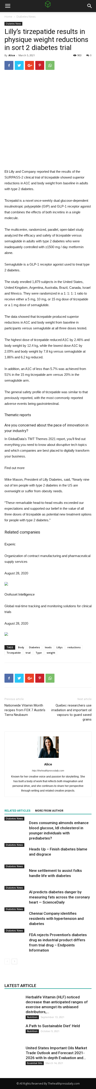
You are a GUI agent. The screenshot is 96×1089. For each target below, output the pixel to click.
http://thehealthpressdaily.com (48, 770)
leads (48, 647)
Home (8, 17)
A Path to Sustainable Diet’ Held (53, 1026)
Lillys (59, 647)
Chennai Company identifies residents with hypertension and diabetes (56, 918)
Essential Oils (34, 1063)
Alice (11, 55)
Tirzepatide (13, 652)
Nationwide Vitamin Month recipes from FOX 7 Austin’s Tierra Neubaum (24, 710)
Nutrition (32, 1017)
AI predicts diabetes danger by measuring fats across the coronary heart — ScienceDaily (59, 897)
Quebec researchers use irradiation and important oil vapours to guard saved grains (71, 712)
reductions (74, 647)
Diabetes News (26, 17)
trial (28, 652)
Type (38, 652)
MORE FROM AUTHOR (49, 810)
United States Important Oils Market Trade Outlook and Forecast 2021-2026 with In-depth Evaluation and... (56, 1053)
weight (51, 652)
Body (21, 647)
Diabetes (34, 647)
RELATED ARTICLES (17, 810)
